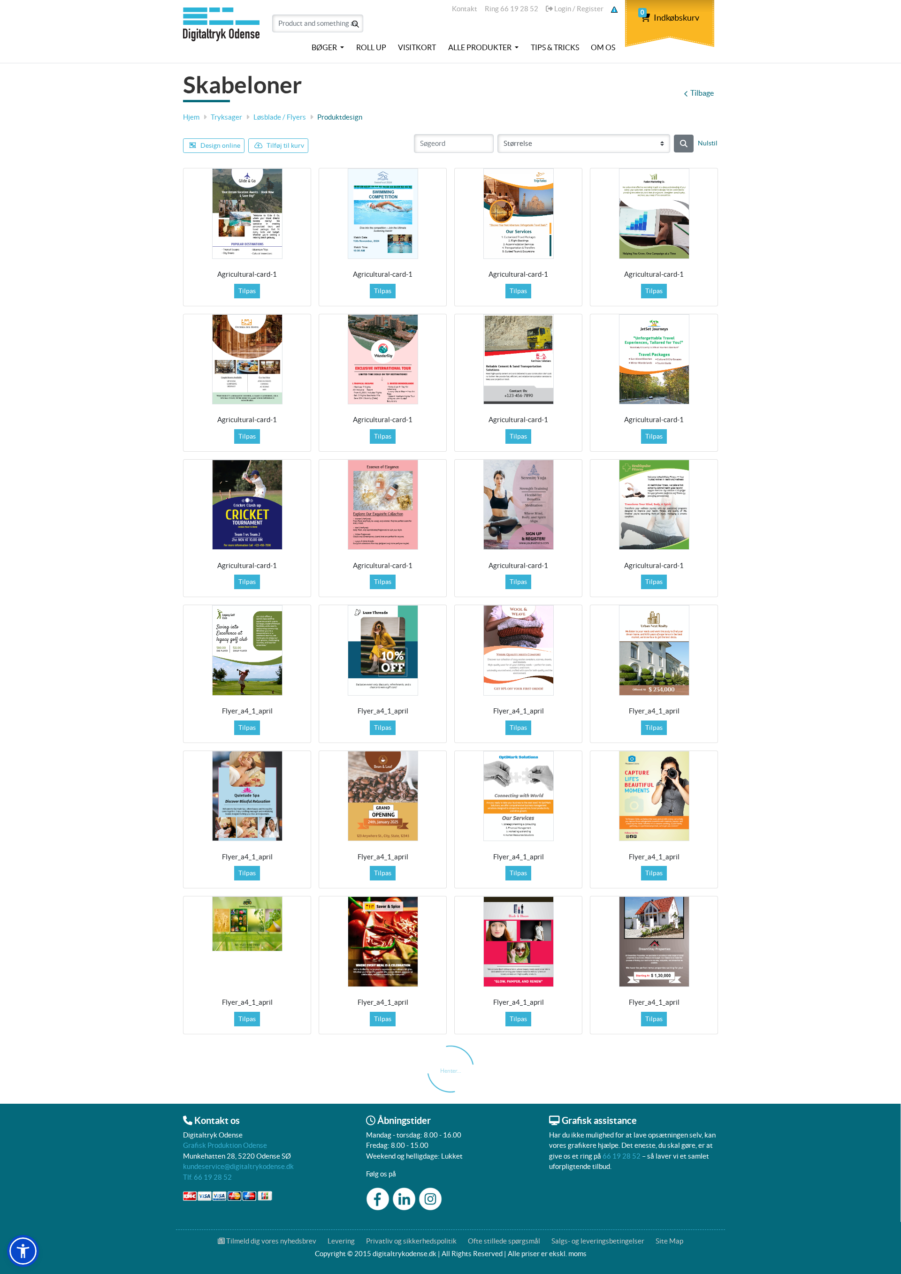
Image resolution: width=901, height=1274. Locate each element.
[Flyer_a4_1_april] (247, 650)
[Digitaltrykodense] (223, 29)
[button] (23, 1251)
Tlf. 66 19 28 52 (207, 1177)
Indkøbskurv (670, 18)
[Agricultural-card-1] (247, 213)
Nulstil (708, 143)
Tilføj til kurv (285, 145)
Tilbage (702, 93)
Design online (220, 145)
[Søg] (684, 143)
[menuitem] (327, 48)
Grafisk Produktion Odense (225, 1145)
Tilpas (247, 291)
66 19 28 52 (622, 1156)
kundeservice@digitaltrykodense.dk (238, 1166)
